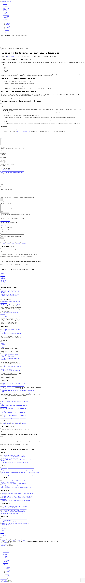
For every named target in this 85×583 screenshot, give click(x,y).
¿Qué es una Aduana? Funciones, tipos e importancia (12, 171)
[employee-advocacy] (17, 390)
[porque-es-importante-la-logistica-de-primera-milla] (15, 459)
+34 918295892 (3, 543)
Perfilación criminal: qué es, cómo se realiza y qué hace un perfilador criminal (17, 496)
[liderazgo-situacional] (11, 343)
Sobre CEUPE (3, 535)
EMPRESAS (5, 6)
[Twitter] (12, 243)
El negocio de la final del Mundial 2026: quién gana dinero (13, 483)
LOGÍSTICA (5, 13)
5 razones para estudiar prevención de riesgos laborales (13, 418)
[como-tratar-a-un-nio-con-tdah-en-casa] (15, 497)
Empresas (7, 23)
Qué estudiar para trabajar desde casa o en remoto (11, 458)
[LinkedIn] (2, 243)
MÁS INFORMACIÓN (5, 169)
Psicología (7, 22)
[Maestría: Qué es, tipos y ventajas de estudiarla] (11, 314)
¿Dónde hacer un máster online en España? (10, 304)
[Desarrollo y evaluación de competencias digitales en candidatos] (15, 249)
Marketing (7, 26)
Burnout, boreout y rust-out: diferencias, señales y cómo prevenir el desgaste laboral (19, 475)
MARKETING (6, 8)
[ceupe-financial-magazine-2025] (11, 291)
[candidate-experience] (17, 468)
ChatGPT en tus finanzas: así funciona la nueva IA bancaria (13, 522)
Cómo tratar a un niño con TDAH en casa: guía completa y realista (15, 500)
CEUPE (4, 5)
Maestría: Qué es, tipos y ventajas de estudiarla (10, 316)
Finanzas (7, 31)
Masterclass (5, 19)
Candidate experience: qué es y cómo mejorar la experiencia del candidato (16, 470)
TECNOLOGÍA (6, 16)
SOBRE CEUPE (3, 293)
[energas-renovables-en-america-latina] (14, 403)
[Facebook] (23, 243)
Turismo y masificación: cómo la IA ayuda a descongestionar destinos (15, 487)
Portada (5, 4)
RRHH (4, 9)
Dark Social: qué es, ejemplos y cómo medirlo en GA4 (12, 386)
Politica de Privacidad (17, 236)
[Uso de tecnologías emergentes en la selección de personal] (14, 264)
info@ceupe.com (4, 544)
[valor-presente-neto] (14, 523)
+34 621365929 (3, 545)
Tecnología (7, 32)
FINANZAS (5, 17)
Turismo (7, 30)
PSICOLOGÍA (6, 15)
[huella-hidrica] (14, 409)
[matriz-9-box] (11, 331)
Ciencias (7, 27)
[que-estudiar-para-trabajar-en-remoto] (12, 455)
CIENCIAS (5, 11)
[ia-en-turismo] (16, 485)
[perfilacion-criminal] (17, 493)
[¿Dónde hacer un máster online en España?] (10, 301)
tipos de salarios (10, 56)
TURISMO (5, 12)
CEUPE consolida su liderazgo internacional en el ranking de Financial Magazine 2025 (10, 295)
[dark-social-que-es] (12, 383)
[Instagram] (17, 243)
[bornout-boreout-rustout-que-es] (19, 472)
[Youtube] (7, 243)
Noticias (2, 533)
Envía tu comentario (4, 212)
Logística (7, 24)
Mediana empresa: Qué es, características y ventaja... (12, 172)
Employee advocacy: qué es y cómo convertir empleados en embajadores (16, 393)
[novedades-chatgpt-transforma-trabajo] (11, 355)
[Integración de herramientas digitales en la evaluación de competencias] (16, 256)
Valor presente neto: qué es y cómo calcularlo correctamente (14, 526)
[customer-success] (11, 368)
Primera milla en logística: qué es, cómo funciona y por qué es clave (15, 462)
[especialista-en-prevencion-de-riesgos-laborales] (13, 415)
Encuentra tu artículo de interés (7, 35)
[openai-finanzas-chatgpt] (13, 519)
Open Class (5, 20)
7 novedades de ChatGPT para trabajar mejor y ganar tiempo (13, 509)
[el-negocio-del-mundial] (13, 481)
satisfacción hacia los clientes (23, 131)
